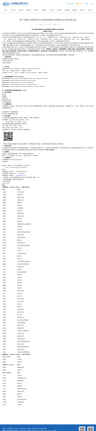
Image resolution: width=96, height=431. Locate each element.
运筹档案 (67, 10)
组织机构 (21, 10)
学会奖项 (59, 10)
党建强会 (44, 10)
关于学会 (13, 10)
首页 (5, 10)
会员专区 (90, 10)
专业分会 (51, 10)
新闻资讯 (28, 10)
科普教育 (74, 10)
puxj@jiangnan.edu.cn (21, 175)
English (91, 3)
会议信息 (36, 10)
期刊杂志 (82, 10)
